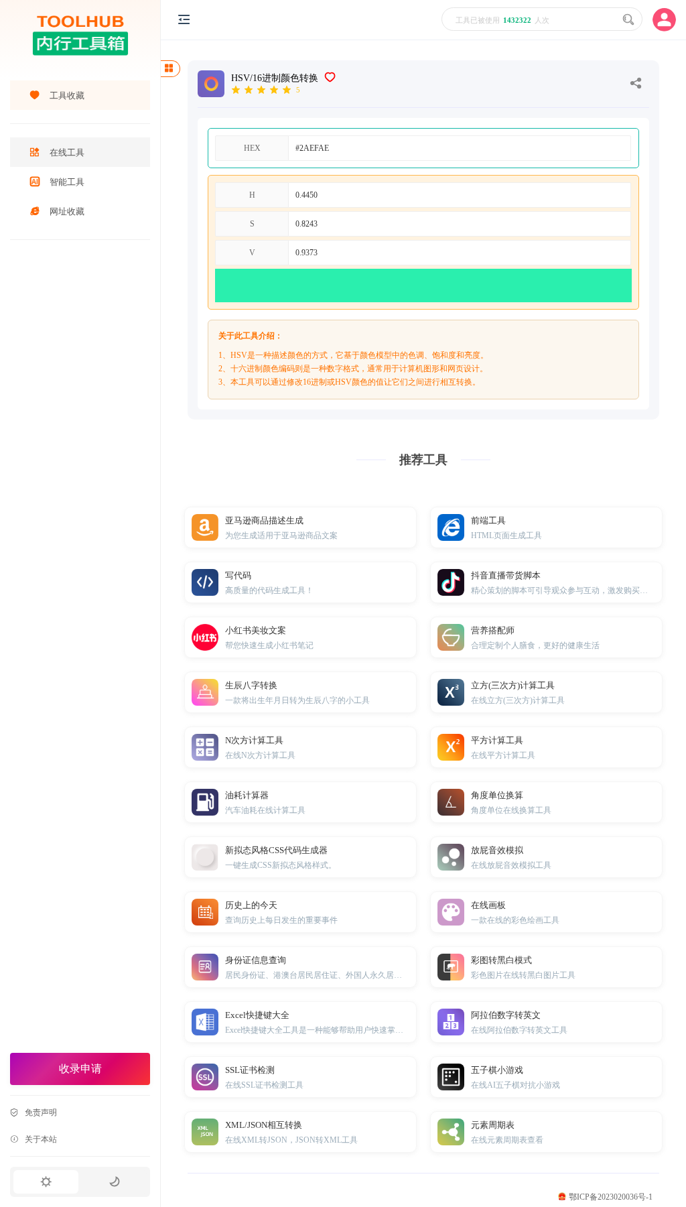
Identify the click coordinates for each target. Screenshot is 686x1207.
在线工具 (67, 152)
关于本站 (41, 1139)
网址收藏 (67, 211)
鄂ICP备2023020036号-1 (611, 1197)
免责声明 (41, 1112)
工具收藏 (67, 95)
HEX (252, 148)
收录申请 (80, 1068)
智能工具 (67, 182)
